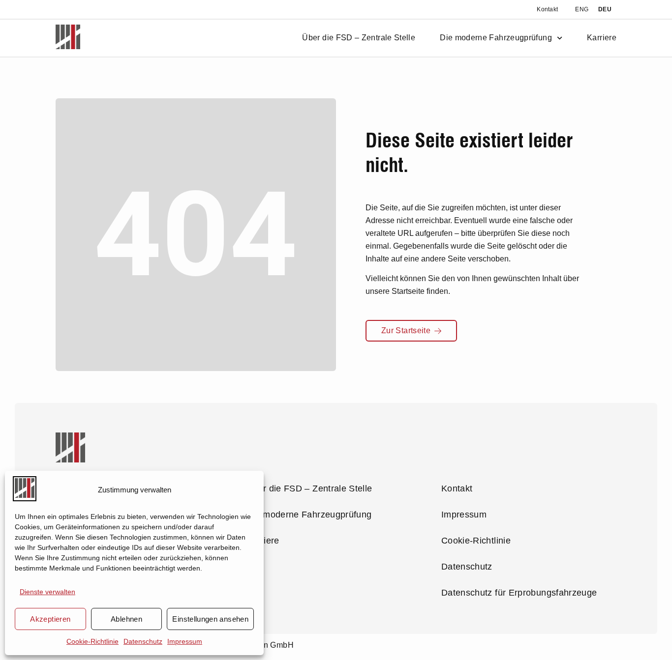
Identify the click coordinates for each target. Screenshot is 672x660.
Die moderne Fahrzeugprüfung (496, 38)
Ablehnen (126, 619)
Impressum (184, 641)
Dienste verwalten (47, 592)
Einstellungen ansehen (210, 619)
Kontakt (547, 9)
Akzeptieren (50, 619)
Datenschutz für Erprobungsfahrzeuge (519, 593)
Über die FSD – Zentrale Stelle (358, 38)
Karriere (601, 38)
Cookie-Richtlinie (92, 641)
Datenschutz (142, 641)
